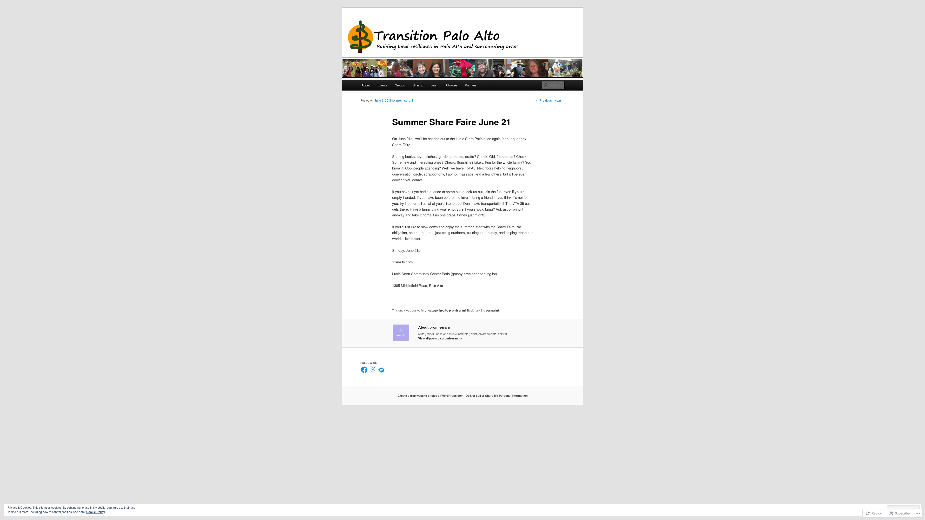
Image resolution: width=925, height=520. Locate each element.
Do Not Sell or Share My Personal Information (497, 395)
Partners (471, 85)
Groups (400, 85)
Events (382, 85)
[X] (373, 370)
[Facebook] (364, 370)
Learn (434, 85)
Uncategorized (434, 310)
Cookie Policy (95, 512)
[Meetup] (381, 370)
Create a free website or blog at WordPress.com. (431, 395)
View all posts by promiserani (440, 338)
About (366, 85)
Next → (560, 100)
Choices (451, 85)
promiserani (404, 100)
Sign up (418, 85)
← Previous (544, 100)
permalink (493, 310)
